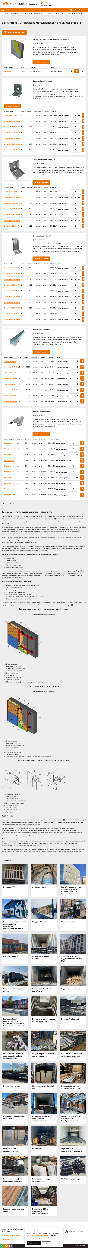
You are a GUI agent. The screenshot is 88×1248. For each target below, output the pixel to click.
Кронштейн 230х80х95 (12, 302)
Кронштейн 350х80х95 (12, 319)
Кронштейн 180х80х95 (12, 291)
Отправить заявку (41, 62)
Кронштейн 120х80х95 (12, 279)
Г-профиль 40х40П (10, 367)
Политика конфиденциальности (12, 1235)
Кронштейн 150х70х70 (12, 203)
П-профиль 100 (9, 489)
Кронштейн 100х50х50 (12, 121)
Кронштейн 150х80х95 (12, 285)
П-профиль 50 (8, 443)
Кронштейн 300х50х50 (12, 144)
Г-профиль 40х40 (10, 361)
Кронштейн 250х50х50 (12, 138)
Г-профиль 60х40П (10, 390)
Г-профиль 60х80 (10, 395)
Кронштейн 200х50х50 (12, 132)
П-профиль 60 (8, 454)
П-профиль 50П (9, 449)
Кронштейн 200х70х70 (12, 209)
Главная (3, 19)
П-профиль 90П (9, 483)
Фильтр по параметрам (16, 32)
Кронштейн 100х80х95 (12, 273)
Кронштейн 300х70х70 (12, 220)
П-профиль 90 (8, 477)
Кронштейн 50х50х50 (11, 115)
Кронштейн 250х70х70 (12, 214)
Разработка (72, 1231)
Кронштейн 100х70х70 (12, 197)
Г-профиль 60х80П (10, 401)
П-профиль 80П (9, 472)
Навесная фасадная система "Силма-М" (39, 19)
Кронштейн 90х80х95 (11, 268)
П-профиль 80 (8, 466)
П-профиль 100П (9, 494)
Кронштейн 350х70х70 (12, 226)
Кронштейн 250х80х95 (12, 308)
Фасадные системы (21, 19)
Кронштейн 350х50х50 (12, 150)
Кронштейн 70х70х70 (11, 192)
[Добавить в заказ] (76, 71)
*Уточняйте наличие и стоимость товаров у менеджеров (22, 13)
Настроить (46, 1243)
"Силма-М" (7, 71)
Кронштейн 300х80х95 (12, 314)
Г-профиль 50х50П (10, 378)
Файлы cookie (6, 1239)
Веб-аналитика (81, 1231)
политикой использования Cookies (37, 1235)
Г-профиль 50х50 (10, 373)
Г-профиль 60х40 (10, 384)
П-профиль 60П (9, 460)
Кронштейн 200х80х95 (12, 296)
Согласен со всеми (34, 1243)
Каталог (10, 19)
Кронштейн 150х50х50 (12, 127)
